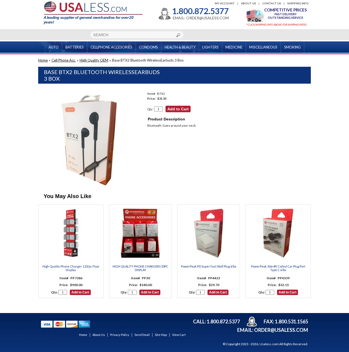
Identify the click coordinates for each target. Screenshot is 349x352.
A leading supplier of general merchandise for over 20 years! (88, 19)
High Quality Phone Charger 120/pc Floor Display (71, 268)
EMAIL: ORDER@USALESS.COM (201, 18)
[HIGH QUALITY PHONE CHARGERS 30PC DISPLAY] (140, 233)
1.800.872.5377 (200, 11)
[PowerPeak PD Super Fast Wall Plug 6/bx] (208, 233)
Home (43, 60)
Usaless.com (269, 344)
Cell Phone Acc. (64, 60)
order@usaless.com (281, 330)
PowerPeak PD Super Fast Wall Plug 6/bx (208, 266)
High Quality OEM (94, 60)
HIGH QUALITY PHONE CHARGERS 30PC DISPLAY (140, 268)
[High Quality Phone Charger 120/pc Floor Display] (70, 233)
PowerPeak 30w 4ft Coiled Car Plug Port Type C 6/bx (278, 268)
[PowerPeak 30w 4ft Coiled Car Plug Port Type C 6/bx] (278, 233)
